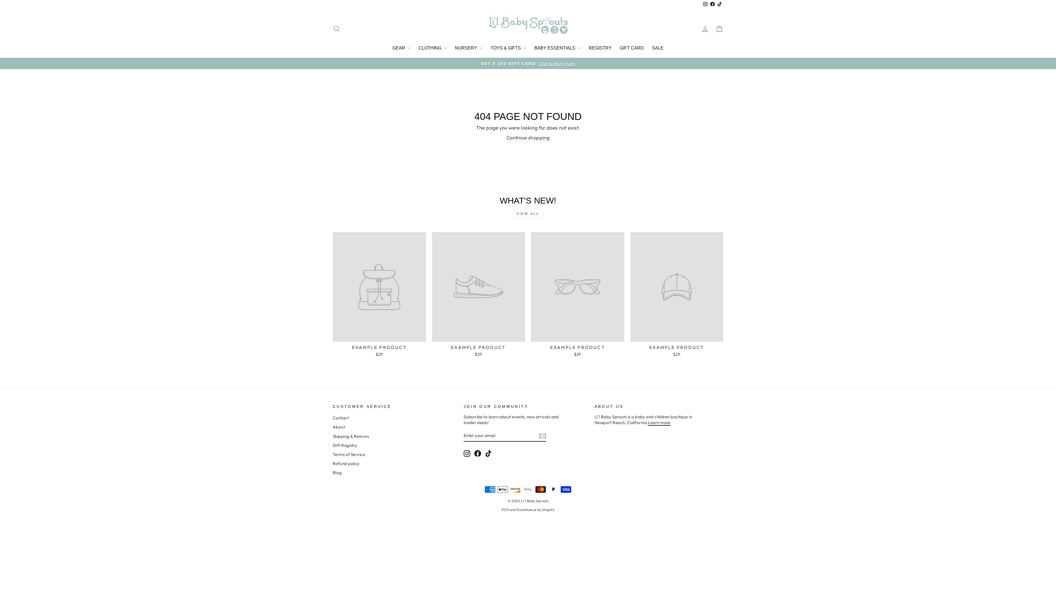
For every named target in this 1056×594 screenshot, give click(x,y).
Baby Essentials (555, 48)
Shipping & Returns (351, 436)
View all (528, 213)
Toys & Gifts (506, 48)
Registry (600, 48)
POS (505, 509)
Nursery (466, 48)
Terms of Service (349, 454)
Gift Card (632, 48)
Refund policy (346, 463)
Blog (337, 472)
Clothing (430, 48)
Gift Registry (345, 445)
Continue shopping (528, 137)
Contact (341, 417)
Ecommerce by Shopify (535, 509)
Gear (399, 48)
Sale (658, 48)
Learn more (659, 422)
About (339, 427)
